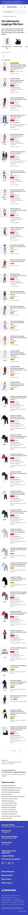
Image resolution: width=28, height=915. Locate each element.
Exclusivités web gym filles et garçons (11, 787)
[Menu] (3, 7)
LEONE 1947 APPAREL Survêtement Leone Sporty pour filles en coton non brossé (18, 436)
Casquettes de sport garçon (9, 805)
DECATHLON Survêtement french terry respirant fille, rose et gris (18, 337)
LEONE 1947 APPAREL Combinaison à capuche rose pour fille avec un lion (18, 579)
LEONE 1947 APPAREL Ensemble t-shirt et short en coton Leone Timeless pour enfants (18, 728)
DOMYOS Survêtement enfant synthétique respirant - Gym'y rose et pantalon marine (18, 66)
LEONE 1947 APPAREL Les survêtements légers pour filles (18, 455)
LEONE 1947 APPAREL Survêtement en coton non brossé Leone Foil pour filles (17, 493)
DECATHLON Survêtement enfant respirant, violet (17, 135)
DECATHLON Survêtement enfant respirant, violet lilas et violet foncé (18, 354)
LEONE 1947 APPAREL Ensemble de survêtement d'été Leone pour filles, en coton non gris (18, 564)
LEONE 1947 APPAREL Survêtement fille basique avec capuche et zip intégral (18, 682)
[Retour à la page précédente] (8, 750)
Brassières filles (18, 46)
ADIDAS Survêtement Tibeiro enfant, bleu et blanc (18, 116)
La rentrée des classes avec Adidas (10, 816)
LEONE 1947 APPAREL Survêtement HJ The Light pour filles (18, 473)
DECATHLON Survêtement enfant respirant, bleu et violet (18, 98)
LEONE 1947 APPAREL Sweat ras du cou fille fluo (18, 648)
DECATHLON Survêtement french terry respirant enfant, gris (18, 308)
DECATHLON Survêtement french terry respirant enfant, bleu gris (18, 293)
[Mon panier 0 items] (25, 7)
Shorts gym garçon (6, 794)
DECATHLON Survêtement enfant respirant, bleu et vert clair (18, 172)
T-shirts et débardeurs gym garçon (10, 792)
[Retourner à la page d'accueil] (12, 7)
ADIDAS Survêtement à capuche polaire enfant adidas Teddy (18, 632)
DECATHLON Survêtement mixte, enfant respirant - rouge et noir (18, 370)
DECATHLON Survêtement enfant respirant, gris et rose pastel (18, 191)
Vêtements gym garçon (7, 800)
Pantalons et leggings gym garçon (10, 790)
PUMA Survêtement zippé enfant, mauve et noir (17, 81)
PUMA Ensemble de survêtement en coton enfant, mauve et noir (18, 275)
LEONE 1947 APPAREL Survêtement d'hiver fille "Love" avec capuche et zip (17, 417)
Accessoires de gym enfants (9, 803)
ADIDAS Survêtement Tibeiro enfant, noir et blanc (18, 152)
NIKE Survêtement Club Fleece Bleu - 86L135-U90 (18, 696)
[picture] (4, 67)
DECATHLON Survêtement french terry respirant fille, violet (17, 323)
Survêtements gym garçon (8, 785)
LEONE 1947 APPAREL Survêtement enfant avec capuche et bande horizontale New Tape (18, 712)
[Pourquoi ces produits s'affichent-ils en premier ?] (2, 60)
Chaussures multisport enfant (9, 811)
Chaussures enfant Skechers (9, 814)
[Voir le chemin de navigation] (2, 16)
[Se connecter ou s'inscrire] (21, 7)
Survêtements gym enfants (8, 807)
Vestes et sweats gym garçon (9, 798)
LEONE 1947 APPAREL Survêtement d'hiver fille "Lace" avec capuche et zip (17, 531)
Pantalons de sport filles (7, 47)
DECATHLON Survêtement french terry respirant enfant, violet (18, 246)
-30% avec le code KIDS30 (8, 809)
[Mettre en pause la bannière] (23, 2)
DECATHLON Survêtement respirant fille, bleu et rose (17, 384)
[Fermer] (25, 2)
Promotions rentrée (6, 818)
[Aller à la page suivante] (19, 750)
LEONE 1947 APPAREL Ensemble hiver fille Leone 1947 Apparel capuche (18, 398)
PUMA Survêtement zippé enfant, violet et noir (17, 228)
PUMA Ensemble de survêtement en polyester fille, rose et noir (18, 210)
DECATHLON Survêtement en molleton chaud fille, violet (18, 260)
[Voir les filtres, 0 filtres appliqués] (3, 56)
